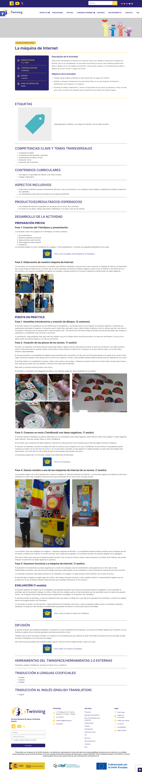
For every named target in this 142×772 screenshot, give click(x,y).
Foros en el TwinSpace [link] (62, 462)
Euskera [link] (22, 680)
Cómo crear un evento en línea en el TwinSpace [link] (71, 613)
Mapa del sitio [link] (121, 730)
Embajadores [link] (89, 729)
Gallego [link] (21, 682)
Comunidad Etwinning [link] (85, 12)
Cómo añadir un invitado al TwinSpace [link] (68, 649)
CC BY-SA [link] (120, 724)
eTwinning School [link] (90, 732)
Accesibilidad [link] (121, 727)
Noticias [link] (70, 12)
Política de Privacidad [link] (120, 716)
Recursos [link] (101, 12)
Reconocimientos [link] (114, 12)
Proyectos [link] (44, 12)
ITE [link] (86, 735)
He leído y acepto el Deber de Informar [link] (25, 740)
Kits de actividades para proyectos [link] (92, 719)
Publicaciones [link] (57, 12)
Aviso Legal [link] (121, 712)
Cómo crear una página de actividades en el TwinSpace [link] (74, 254)
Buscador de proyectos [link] (92, 715)
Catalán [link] (21, 677)
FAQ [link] (138, 12)
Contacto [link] (129, 12)
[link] (2, 13)
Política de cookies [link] (123, 720)
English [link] (21, 695)
